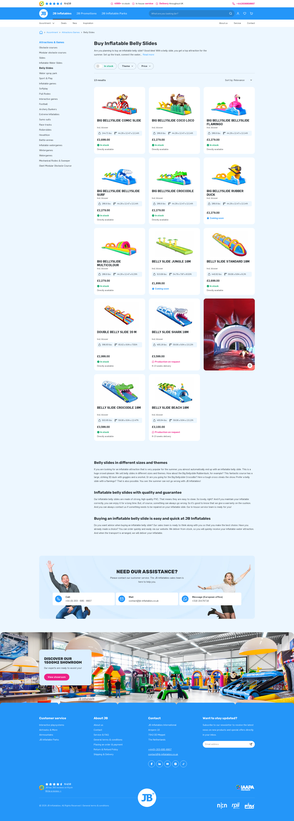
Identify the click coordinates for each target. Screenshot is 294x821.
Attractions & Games (51, 42)
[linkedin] (159, 764)
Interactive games (48, 99)
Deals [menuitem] (64, 23)
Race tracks (45, 124)
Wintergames (46, 150)
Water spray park (48, 73)
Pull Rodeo (45, 93)
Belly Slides (46, 68)
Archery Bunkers (48, 109)
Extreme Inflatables (49, 114)
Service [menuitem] (237, 23)
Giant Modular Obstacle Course (55, 165)
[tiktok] (183, 764)
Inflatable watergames (50, 145)
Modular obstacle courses (52, 52)
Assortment (52, 32)
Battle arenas (46, 140)
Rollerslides (45, 129)
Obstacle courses (48, 47)
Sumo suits (45, 119)
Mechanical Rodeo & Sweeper (54, 160)
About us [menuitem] (223, 23)
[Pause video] (229, 334)
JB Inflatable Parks (114, 13)
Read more (148, 54)
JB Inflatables (62, 13)
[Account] (238, 13)
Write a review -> (53, 791)
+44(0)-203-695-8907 (160, 749)
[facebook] (151, 764)
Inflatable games (47, 83)
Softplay (43, 88)
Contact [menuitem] (251, 23)
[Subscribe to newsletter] (251, 744)
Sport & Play (46, 78)
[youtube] (167, 764)
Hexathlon (44, 134)
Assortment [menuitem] (45, 23)
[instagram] (175, 764)
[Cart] (251, 13)
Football (43, 104)
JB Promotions (86, 13)
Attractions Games (71, 32)
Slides (42, 57)
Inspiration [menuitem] (88, 23)
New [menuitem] (75, 23)
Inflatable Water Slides (50, 62)
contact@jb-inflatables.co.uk (163, 754)
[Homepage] (43, 13)
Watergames (45, 155)
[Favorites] (244, 13)
